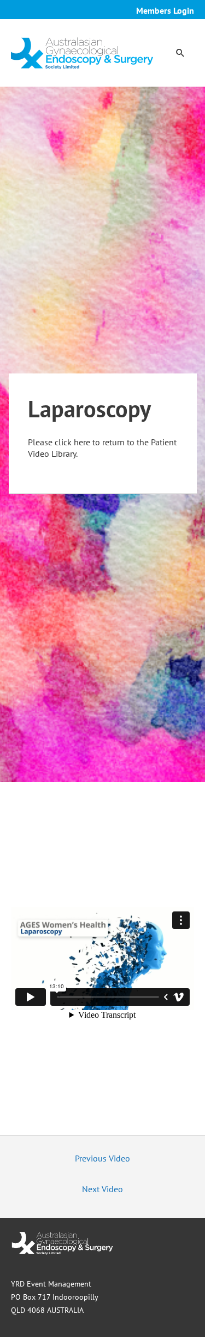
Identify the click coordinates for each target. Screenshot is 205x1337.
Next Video (102, 1188)
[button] (180, 52)
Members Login (165, 10)
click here (72, 442)
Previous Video (102, 1158)
